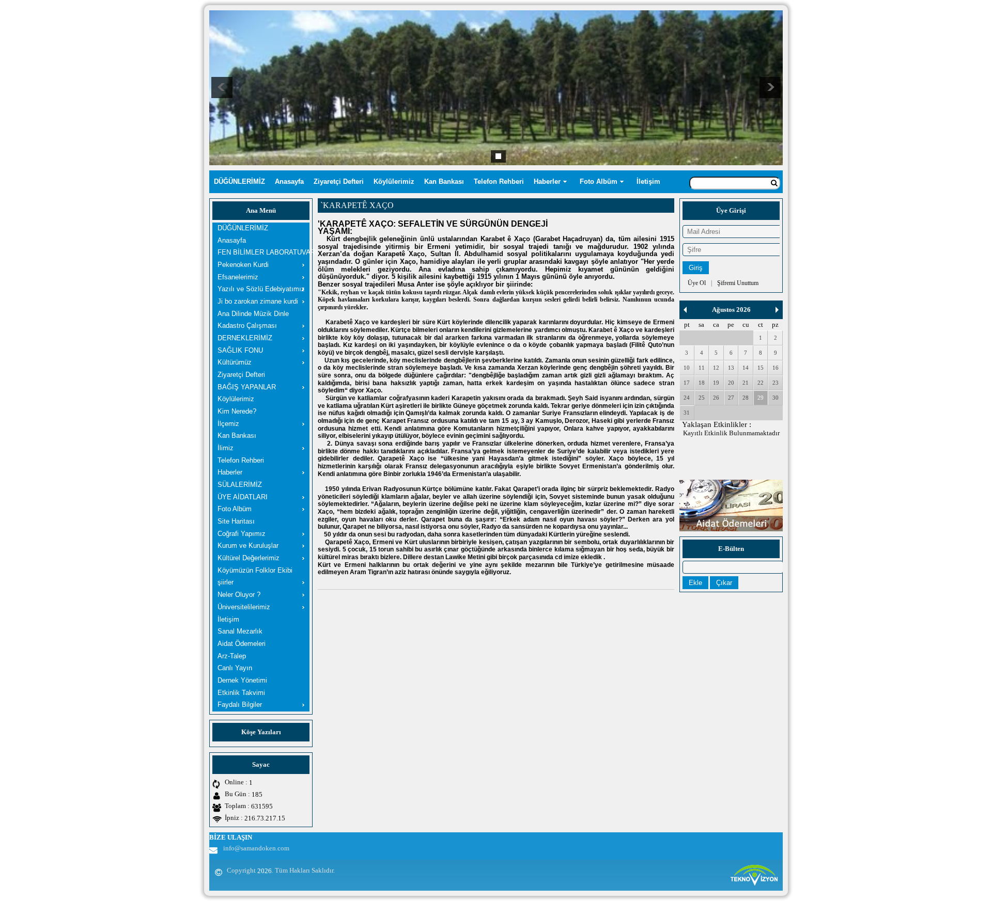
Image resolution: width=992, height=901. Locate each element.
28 (745, 397)
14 (745, 368)
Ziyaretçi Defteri (339, 181)
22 (760, 383)
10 (687, 368)
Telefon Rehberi (499, 181)
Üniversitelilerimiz (244, 607)
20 (731, 383)
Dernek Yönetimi (242, 680)
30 (775, 397)
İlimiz (226, 448)
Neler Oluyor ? (239, 594)
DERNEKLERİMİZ (245, 338)
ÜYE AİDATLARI (243, 497)
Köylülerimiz (394, 181)
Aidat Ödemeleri (242, 643)
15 (760, 368)
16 (775, 368)
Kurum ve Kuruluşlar (248, 545)
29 (760, 397)
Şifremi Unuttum (737, 283)
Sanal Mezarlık (240, 631)
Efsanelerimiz (238, 277)
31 (687, 412)
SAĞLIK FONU (240, 350)
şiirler (226, 582)
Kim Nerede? (237, 411)
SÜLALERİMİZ (240, 484)
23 (775, 383)
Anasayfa (289, 181)
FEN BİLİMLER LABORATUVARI (263, 252)
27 (731, 397)
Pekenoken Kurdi (243, 264)
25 (702, 397)
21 (745, 383)
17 (687, 383)
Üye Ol (697, 283)
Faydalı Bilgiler (240, 704)
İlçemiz (228, 424)
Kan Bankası (444, 181)
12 (716, 368)
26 (716, 397)
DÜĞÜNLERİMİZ (239, 181)
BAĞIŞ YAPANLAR (247, 387)
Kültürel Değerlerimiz (249, 558)
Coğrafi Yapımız (242, 534)
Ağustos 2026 (731, 309)
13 (731, 368)
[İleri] (777, 310)
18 (702, 383)
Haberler (547, 181)
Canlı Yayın (235, 668)
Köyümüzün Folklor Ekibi (255, 570)
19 (716, 383)
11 (702, 368)
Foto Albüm (598, 181)
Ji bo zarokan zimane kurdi (258, 301)
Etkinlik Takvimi (241, 693)
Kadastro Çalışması (247, 325)
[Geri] (685, 310)
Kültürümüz (235, 362)
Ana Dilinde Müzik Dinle (253, 314)
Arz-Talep (232, 656)
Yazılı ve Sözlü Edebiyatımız (261, 289)
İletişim (648, 181)
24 (687, 397)
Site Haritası (236, 521)
